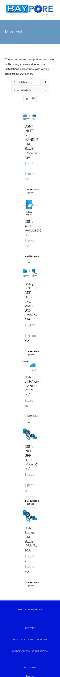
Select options (28, 191)
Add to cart (28, 259)
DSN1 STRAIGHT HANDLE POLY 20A (33, 386)
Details (34, 189)
